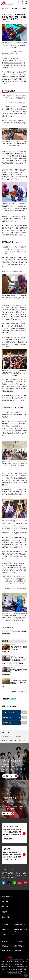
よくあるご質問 (6, 950)
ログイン (18, 3)
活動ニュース (6, 733)
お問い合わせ (18, 950)
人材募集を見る (7, 776)
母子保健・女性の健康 (15, 631)
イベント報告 (18, 740)
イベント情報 (5, 924)
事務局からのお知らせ (20, 924)
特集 (24, 740)
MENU (26, 2)
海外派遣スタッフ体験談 (7, 740)
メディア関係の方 (19, 941)
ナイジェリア (6, 51)
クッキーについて (12, 972)
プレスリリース (17, 736)
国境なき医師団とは (7, 896)
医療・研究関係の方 (20, 946)
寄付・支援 (14, 8)
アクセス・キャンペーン (8, 934)
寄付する (5, 813)
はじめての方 (5, 941)
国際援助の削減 (6, 633)
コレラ (12, 651)
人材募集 (24, 8)
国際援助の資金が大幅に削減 (12, 63)
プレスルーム (5, 929)
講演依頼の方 (5, 946)
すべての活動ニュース (6, 736)
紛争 (4, 686)
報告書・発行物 (6, 917)
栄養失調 (19, 51)
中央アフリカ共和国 (7, 663)
